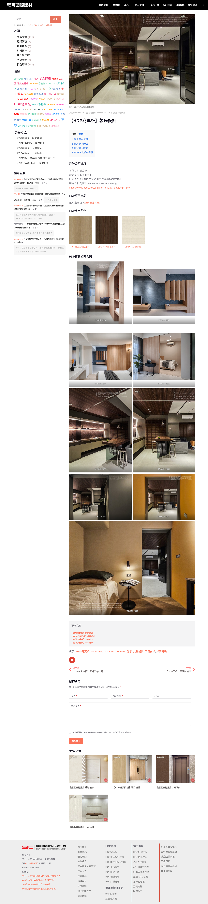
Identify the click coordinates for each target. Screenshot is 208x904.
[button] (72, 660)
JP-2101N (19, 109)
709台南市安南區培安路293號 (36, 884)
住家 (129, 651)
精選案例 (22, 64)
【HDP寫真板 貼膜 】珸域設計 (31, 163)
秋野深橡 (56, 79)
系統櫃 (49, 25)
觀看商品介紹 (92, 202)
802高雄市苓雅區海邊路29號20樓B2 (39, 888)
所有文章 (22, 37)
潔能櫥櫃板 (22, 83)
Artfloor (28, 109)
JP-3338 (41, 88)
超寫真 (45, 119)
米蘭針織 (161, 651)
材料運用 (22, 50)
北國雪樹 (22, 88)
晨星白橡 (28, 79)
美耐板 (42, 99)
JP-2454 (48, 109)
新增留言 (76, 706)
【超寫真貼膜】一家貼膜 (28, 153)
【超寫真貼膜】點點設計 (28, 138)
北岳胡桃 (138, 651)
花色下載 (154, 5)
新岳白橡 (32, 126)
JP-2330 (31, 88)
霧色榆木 (56, 88)
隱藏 (81, 134)
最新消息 (22, 41)
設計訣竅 (167, 5)
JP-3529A (58, 109)
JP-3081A (57, 114)
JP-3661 (59, 104)
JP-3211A (38, 109)
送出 (55, 19)
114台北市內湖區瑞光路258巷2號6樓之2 (41, 876)
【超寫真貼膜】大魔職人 (28, 148)
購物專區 (192, 5)
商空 (48, 88)
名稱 (74, 695)
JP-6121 (55, 126)
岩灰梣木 (42, 83)
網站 (156, 695)
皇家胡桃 (36, 120)
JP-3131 (59, 99)
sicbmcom (18, 179)
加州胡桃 (18, 79)
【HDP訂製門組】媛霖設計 (29, 143)
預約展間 (116, 5)
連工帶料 (139, 5)
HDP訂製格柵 (39, 104)
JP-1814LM (50, 94)
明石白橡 (150, 651)
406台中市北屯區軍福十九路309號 (38, 880)
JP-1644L (55, 120)
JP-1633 (52, 83)
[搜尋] (203, 5)
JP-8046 (120, 651)
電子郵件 (118, 695)
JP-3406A (108, 651)
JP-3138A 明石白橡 (80, 247)
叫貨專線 (180, 5)
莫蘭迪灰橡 (23, 99)
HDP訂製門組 (42, 78)
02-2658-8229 (31, 863)
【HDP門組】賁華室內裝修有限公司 (34, 158)
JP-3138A (96, 651)
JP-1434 (22, 126)
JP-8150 (50, 104)
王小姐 (17, 194)
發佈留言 (76, 741)
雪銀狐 (23, 114)
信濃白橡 (38, 94)
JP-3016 (50, 99)
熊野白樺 (26, 120)
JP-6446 (33, 83)
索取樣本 (103, 5)
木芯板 (28, 25)
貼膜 (16, 114)
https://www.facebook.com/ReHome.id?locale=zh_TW (99, 187)
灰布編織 (28, 94)
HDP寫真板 (22, 104)
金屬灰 (48, 114)
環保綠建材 (23, 55)
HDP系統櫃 (43, 126)
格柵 (41, 25)
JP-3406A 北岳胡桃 (106, 247)
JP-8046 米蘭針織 (133, 247)
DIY (35, 25)
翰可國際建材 (20, 5)
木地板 (40, 114)
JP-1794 (33, 99)
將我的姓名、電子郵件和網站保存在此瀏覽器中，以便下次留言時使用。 (102, 732)
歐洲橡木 (32, 114)
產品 (126, 5)
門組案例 (22, 60)
